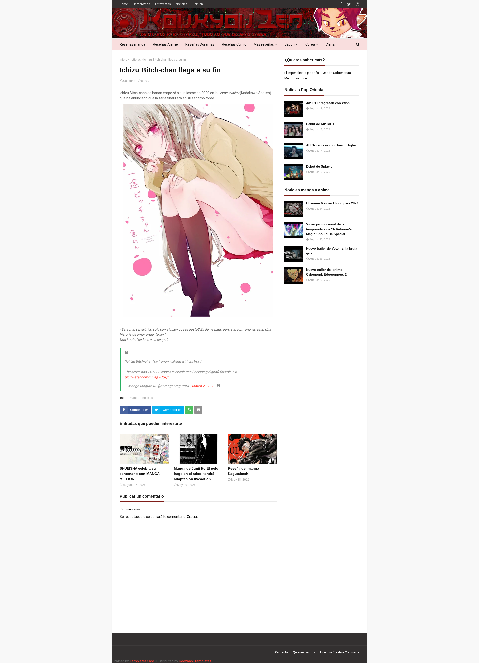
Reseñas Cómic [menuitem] (234, 44)
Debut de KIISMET (320, 124)
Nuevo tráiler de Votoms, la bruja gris (331, 251)
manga (134, 398)
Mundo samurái (295, 78)
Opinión (197, 4)
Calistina (129, 81)
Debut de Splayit (319, 166)
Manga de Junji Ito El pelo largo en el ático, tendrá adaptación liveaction (196, 473)
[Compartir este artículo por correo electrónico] (198, 410)
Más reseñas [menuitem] (264, 44)
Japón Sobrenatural (337, 73)
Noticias (181, 4)
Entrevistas (163, 4)
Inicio (123, 59)
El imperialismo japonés (301, 73)
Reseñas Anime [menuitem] (165, 44)
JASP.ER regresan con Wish (328, 103)
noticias (135, 59)
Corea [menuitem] (310, 44)
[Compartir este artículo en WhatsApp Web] (189, 410)
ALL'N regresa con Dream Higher (331, 145)
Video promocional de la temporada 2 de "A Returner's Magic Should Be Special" (329, 229)
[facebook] (341, 4)
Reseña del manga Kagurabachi (243, 471)
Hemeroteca (141, 4)
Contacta (281, 652)
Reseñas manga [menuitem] (132, 44)
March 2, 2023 (203, 386)
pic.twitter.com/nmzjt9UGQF (147, 377)
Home (124, 4)
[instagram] (357, 4)
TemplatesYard (142, 661)
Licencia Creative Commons (339, 652)
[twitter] (349, 4)
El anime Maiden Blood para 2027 (332, 203)
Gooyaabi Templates (195, 661)
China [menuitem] (330, 44)
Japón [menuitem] (290, 44)
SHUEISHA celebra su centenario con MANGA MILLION (139, 473)
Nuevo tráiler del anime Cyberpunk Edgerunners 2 (326, 272)
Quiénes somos (304, 652)
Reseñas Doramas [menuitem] (199, 44)
